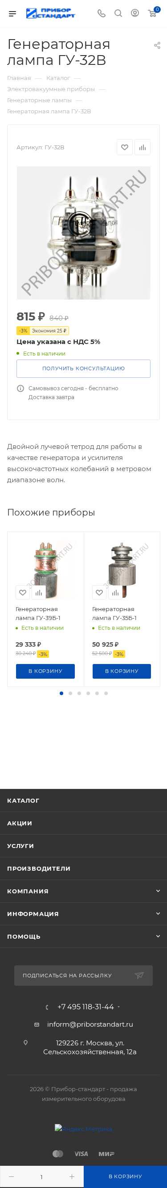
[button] (61, 693)
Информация (33, 913)
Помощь (24, 936)
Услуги (20, 845)
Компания (28, 891)
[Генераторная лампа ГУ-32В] (84, 233)
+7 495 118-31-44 (85, 1007)
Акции (20, 823)
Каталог (23, 800)
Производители (38, 868)
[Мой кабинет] (135, 14)
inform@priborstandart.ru (90, 1024)
